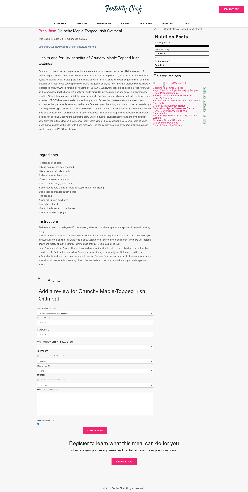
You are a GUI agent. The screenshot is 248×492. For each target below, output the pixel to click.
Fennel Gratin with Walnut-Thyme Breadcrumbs (170, 112)
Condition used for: (47, 309)
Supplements (104, 23)
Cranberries (75, 46)
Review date (43, 330)
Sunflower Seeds (59, 46)
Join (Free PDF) (231, 9)
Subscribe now (124, 461)
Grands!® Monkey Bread (165, 122)
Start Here (60, 23)
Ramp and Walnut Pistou (175, 83)
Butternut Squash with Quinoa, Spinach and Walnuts (175, 116)
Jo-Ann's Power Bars (163, 98)
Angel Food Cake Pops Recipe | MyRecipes (175, 90)
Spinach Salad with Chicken (167, 125)
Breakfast (47, 30)
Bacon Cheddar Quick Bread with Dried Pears (176, 100)
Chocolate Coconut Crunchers (168, 120)
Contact (187, 23)
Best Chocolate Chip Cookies (168, 87)
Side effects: (43, 366)
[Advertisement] (95, 144)
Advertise (167, 23)
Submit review (95, 430)
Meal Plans (146, 23)
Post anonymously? (46, 420)
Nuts (84, 46)
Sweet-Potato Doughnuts (166, 93)
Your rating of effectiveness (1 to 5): (55, 342)
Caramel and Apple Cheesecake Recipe (173, 108)
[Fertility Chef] (17, 9)
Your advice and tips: (47, 390)
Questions (81, 23)
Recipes (125, 23)
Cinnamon (44, 46)
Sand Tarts (158, 103)
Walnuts (92, 46)
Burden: (41, 375)
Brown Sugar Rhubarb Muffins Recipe (172, 95)
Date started (43, 318)
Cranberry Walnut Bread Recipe (169, 105)
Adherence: (43, 351)
